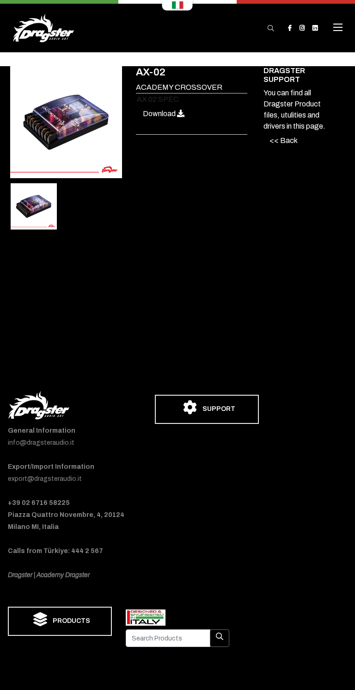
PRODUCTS (70, 620)
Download (160, 114)
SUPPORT (218, 408)
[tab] (33, 206)
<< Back (283, 140)
